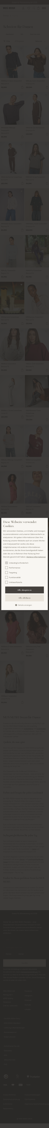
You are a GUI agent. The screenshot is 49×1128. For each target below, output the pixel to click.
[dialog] (24, 564)
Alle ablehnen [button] (24, 598)
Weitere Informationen (36, 557)
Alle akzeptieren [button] (24, 590)
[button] (24, 605)
